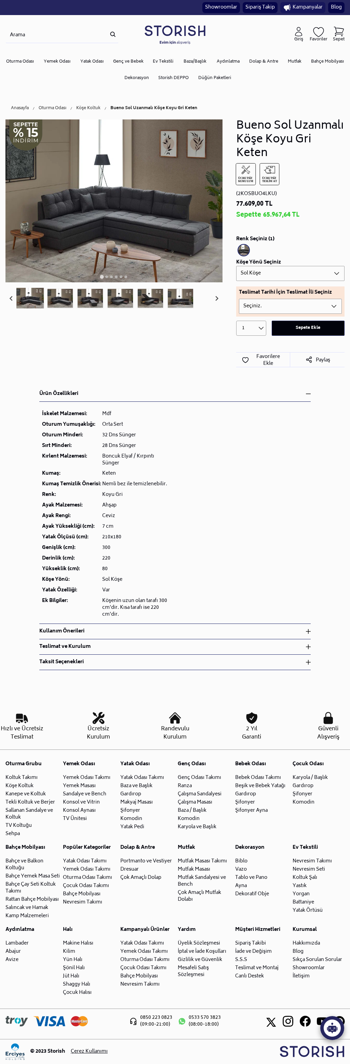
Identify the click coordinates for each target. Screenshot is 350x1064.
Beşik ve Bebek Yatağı (260, 786)
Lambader (17, 943)
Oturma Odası (20, 61)
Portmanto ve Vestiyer (146, 861)
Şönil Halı (74, 968)
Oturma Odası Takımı (87, 877)
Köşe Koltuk (88, 108)
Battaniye (303, 902)
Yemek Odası (57, 61)
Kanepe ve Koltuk (25, 794)
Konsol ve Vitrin (81, 802)
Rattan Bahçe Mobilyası (32, 899)
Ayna (241, 886)
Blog (336, 7)
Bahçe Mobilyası (327, 61)
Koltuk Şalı (305, 877)
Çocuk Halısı (77, 992)
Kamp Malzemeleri (27, 916)
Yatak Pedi (132, 827)
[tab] (102, 277)
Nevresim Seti (309, 869)
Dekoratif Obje (252, 894)
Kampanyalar (308, 7)
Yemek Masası (79, 786)
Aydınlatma (228, 61)
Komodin (131, 819)
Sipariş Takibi (250, 943)
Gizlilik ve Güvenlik (200, 960)
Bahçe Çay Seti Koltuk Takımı (30, 888)
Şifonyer (130, 810)
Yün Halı (72, 960)
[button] (30, 298)
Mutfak (294, 61)
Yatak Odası (92, 61)
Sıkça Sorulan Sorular (317, 960)
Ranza (185, 786)
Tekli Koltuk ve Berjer (30, 802)
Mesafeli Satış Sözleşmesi (193, 971)
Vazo (241, 869)
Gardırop (130, 794)
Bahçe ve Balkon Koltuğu (24, 864)
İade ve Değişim (253, 951)
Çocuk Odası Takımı (86, 886)
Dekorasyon (136, 78)
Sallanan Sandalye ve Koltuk (29, 814)
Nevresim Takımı (82, 902)
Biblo (241, 861)
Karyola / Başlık (310, 777)
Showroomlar (221, 7)
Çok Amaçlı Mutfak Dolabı (199, 896)
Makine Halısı (78, 943)
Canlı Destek (249, 976)
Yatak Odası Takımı (142, 777)
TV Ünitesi (75, 819)
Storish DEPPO (173, 78)
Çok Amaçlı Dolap (140, 877)
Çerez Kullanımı (89, 1051)
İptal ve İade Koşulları (202, 951)
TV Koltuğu (18, 825)
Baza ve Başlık (136, 786)
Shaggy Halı (76, 984)
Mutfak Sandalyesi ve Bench (202, 881)
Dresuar (129, 869)
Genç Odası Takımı (199, 777)
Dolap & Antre (263, 61)
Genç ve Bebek (128, 61)
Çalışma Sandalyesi (199, 794)
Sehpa (12, 834)
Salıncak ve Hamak (26, 907)
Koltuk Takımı (21, 777)
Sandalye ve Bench (84, 794)
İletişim (301, 976)
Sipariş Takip (260, 7)
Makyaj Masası (136, 802)
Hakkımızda (306, 943)
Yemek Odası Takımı (86, 777)
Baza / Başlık (192, 810)
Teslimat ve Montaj (257, 968)
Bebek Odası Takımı (258, 777)
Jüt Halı (71, 976)
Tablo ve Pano (251, 877)
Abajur (13, 951)
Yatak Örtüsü (308, 910)
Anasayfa (20, 108)
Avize (11, 960)
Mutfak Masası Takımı (202, 861)
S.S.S (241, 960)
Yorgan (301, 894)
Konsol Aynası (79, 810)
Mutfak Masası (194, 869)
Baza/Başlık (195, 61)
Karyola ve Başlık (197, 827)
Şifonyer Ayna (251, 810)
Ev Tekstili (163, 61)
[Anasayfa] (175, 34)
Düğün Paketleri (214, 78)
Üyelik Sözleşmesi (199, 943)
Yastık (300, 886)
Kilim (69, 951)
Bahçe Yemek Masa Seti (32, 876)
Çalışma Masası (195, 802)
